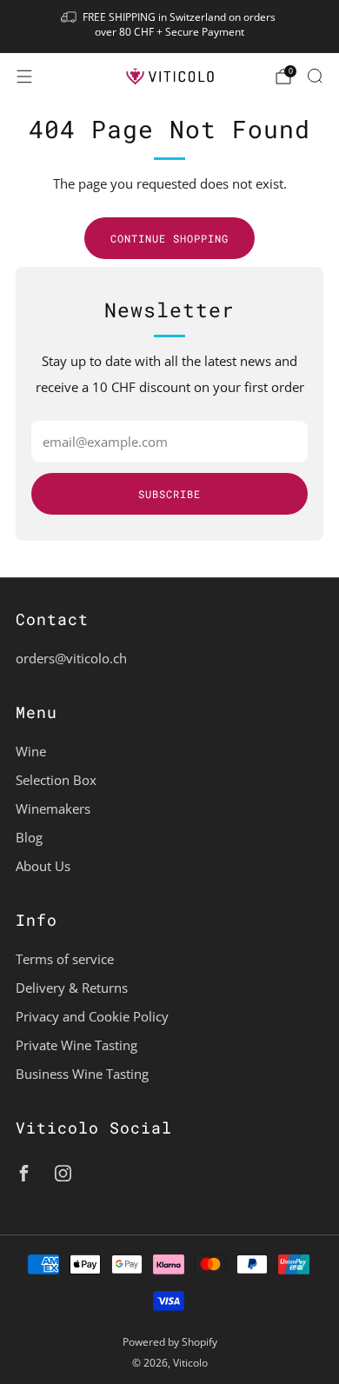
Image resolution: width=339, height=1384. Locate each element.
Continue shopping (169, 238)
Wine (31, 751)
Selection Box (56, 779)
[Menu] (24, 76)
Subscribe (169, 494)
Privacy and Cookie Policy (92, 1016)
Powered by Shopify (170, 1341)
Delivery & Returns (72, 987)
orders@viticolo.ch (71, 658)
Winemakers (53, 808)
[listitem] (170, 26)
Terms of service (65, 959)
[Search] (314, 75)
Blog (29, 837)
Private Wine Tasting (76, 1045)
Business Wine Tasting (82, 1073)
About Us (43, 866)
